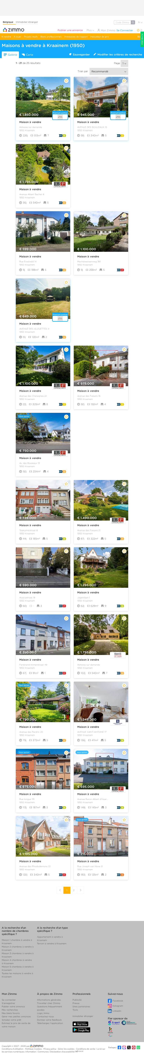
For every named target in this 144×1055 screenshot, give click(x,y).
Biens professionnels (51, 36)
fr (139, 22)
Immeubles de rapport (76, 36)
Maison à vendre (30, 122)
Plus (89, 30)
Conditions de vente (86, 1049)
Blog (139, 36)
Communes (43, 1051)
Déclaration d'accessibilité (62, 1051)
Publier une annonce (70, 30)
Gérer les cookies (66, 1049)
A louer (17, 36)
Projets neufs (31, 36)
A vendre (6, 36)
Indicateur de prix (99, 36)
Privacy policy (50, 1049)
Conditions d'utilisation (13, 1049)
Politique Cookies (33, 1049)
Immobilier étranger (27, 22)
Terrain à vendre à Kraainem (51, 943)
